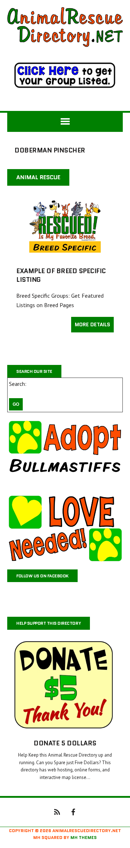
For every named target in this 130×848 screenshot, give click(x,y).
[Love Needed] (65, 528)
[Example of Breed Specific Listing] (65, 255)
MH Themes (83, 837)
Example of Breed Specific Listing (61, 275)
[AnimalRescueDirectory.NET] (65, 27)
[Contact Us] (57, 811)
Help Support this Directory (48, 623)
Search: (17, 383)
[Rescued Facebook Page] (73, 811)
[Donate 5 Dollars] (65, 727)
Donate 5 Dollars (65, 743)
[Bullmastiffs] (65, 453)
